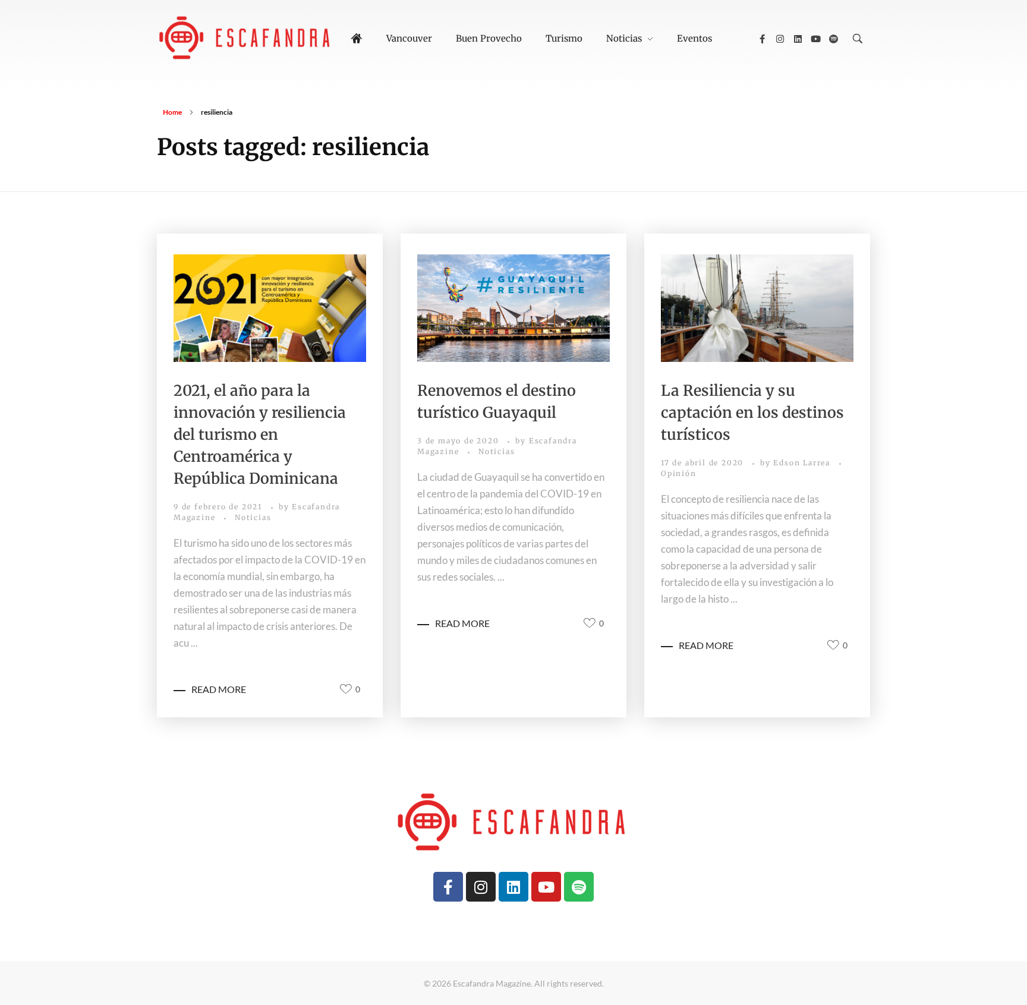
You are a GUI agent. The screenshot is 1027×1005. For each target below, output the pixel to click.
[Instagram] (780, 39)
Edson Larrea (803, 462)
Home (172, 112)
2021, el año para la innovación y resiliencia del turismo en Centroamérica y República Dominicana (260, 434)
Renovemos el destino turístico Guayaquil (496, 401)
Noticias (253, 517)
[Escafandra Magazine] (246, 37)
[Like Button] (345, 688)
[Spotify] (833, 39)
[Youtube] (815, 39)
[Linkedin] (798, 39)
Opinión (679, 473)
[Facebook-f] (762, 39)
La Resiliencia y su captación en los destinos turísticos (752, 412)
